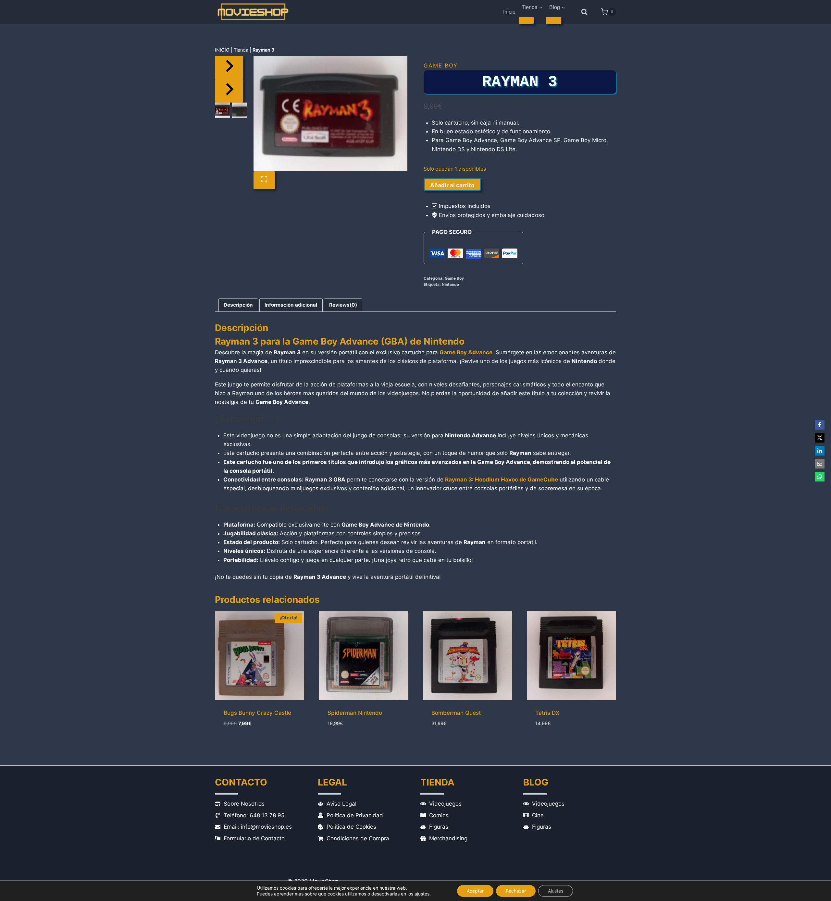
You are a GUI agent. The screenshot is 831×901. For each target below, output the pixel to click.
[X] (820, 438)
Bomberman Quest (456, 713)
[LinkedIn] (820, 451)
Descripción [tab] (238, 305)
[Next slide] (229, 91)
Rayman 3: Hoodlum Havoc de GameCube (501, 479)
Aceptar (475, 891)
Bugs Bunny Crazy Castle (257, 713)
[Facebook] (820, 425)
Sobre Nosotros (244, 803)
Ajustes (555, 891)
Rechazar (516, 891)
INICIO (222, 50)
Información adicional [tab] (291, 305)
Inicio (509, 12)
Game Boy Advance (466, 352)
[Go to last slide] (229, 67)
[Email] (820, 464)
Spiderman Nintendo (355, 713)
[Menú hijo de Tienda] (526, 20)
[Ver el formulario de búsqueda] (584, 12)
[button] (222, 110)
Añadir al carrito (452, 185)
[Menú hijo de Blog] (553, 20)
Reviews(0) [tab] (343, 305)
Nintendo (450, 284)
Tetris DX (547, 713)
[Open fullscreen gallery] (264, 180)
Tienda (241, 50)
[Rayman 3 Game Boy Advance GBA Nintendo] (331, 113)
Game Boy (441, 65)
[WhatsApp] (820, 476)
